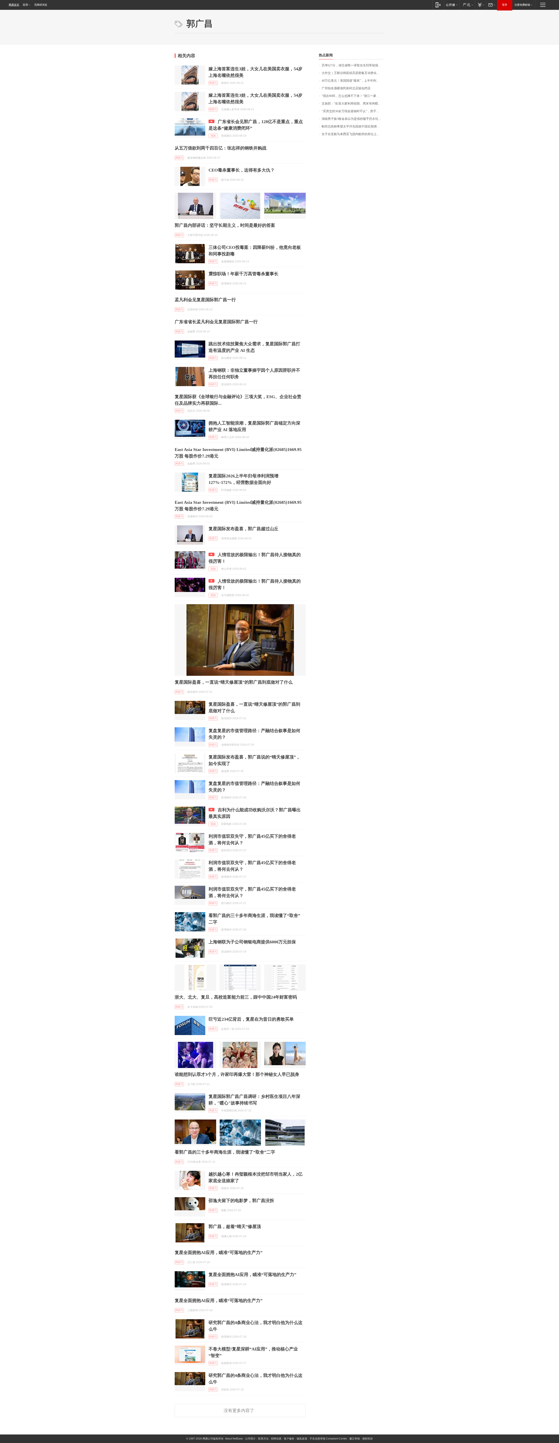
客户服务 (289, 1438)
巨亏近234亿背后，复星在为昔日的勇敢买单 (251, 1019)
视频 (213, 135)
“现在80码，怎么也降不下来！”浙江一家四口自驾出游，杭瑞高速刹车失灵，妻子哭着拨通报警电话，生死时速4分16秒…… (353, 96)
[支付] (480, 4)
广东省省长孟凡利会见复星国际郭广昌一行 (216, 321)
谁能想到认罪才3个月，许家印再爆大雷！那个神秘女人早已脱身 (237, 1074)
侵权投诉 (367, 1438)
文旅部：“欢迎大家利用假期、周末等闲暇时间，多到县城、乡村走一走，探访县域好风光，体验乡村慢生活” (353, 103)
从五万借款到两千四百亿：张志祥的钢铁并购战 (220, 148)
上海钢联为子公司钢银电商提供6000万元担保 (252, 941)
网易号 (213, 82)
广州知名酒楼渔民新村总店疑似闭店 (346, 88)
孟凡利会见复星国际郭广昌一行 (205, 299)
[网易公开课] (451, 4)
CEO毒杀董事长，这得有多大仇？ (242, 170)
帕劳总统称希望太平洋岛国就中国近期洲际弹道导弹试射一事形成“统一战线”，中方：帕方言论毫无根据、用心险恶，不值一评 (353, 126)
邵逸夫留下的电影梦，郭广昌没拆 (241, 1200)
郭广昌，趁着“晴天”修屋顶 (235, 1226)
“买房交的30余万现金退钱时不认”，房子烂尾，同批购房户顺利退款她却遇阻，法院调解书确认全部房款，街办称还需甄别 (353, 111)
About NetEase (234, 1438)
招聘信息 (276, 1438)
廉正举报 (354, 1438)
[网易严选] (467, 4)
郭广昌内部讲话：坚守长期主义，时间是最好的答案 (225, 225)
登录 (504, 4)
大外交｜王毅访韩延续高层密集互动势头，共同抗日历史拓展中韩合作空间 (353, 73)
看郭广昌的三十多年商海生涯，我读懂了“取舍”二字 (225, 1152)
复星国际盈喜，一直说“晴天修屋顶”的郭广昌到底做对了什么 (234, 682)
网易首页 (14, 4)
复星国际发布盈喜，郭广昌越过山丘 (243, 528)
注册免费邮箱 (522, 4)
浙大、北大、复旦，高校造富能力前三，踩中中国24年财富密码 (236, 997)
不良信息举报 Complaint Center (328, 1438)
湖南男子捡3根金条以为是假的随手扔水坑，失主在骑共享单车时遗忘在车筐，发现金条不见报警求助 (353, 118)
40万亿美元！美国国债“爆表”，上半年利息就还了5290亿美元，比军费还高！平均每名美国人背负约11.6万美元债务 (353, 80)
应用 (25, 4)
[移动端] (438, 4)
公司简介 (250, 1438)
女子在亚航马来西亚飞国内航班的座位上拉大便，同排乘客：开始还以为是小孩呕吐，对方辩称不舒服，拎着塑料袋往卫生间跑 (353, 134)
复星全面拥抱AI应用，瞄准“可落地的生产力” (218, 1252)
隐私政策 (302, 1438)
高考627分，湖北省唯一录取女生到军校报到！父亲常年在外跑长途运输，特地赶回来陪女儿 (353, 65)
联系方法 (263, 1438)
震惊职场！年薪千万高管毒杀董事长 (243, 273)
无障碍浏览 (40, 4)
